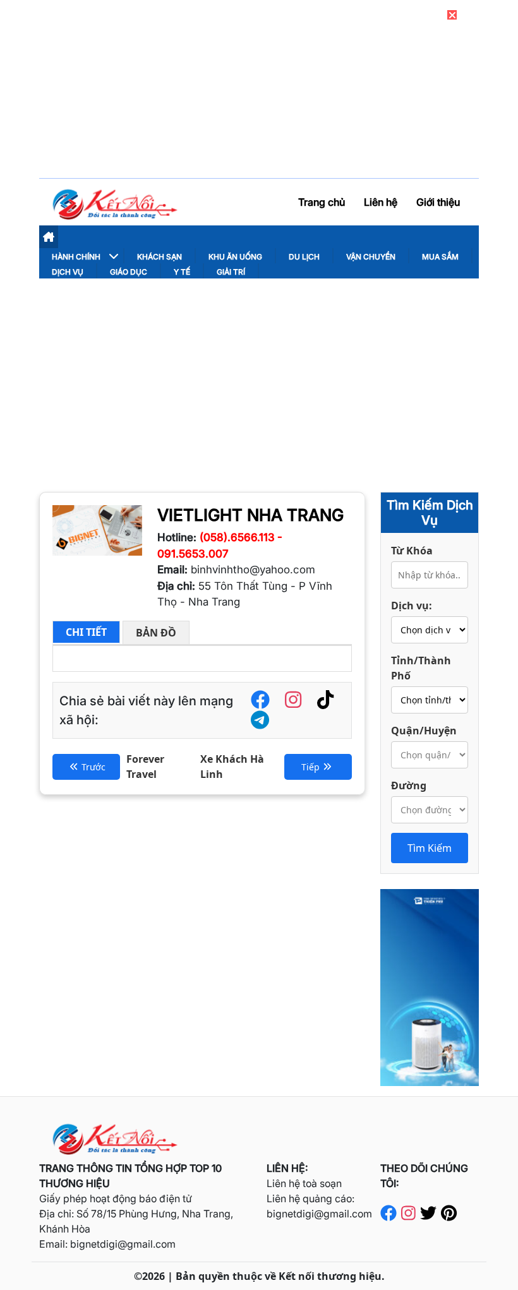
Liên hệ (380, 202)
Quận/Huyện (424, 731)
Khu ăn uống (235, 256)
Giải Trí (231, 272)
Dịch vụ (67, 272)
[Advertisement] (259, 373)
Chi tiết (86, 632)
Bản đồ (156, 633)
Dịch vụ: (411, 605)
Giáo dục (128, 272)
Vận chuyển (370, 256)
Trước (93, 767)
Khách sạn (159, 256)
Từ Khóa (412, 551)
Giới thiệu (438, 202)
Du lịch (304, 256)
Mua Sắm (440, 256)
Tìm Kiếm (429, 848)
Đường (408, 785)
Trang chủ (321, 202)
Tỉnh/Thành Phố (421, 668)
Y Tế (182, 272)
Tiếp (310, 767)
